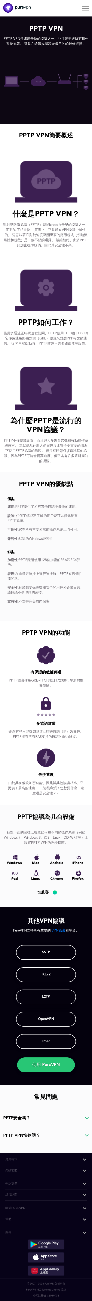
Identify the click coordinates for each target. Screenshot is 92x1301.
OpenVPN (46, 1019)
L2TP (46, 997)
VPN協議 (58, 930)
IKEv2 (46, 974)
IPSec (46, 1041)
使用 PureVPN (46, 1065)
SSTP (46, 952)
